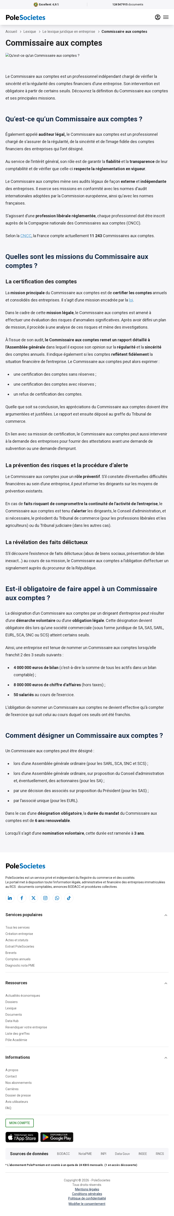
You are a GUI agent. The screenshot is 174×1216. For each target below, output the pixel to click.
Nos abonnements (18, 1083)
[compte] (157, 17)
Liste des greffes (17, 1033)
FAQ (8, 1108)
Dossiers (11, 1002)
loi (131, 300)
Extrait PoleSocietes (19, 946)
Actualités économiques (22, 995)
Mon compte (19, 1123)
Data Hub (12, 1021)
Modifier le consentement (87, 1204)
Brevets (11, 953)
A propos (11, 1070)
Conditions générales (87, 1194)
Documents (13, 1014)
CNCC (25, 235)
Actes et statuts (16, 940)
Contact (11, 1076)
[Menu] (166, 17)
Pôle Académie (16, 1040)
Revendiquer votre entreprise (26, 1027)
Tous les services (17, 927)
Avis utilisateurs (16, 1102)
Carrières (12, 1089)
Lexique (11, 1008)
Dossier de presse (18, 1095)
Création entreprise (19, 934)
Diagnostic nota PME (20, 965)
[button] (87, 915)
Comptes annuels (18, 959)
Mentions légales (87, 1189)
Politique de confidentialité (87, 1198)
